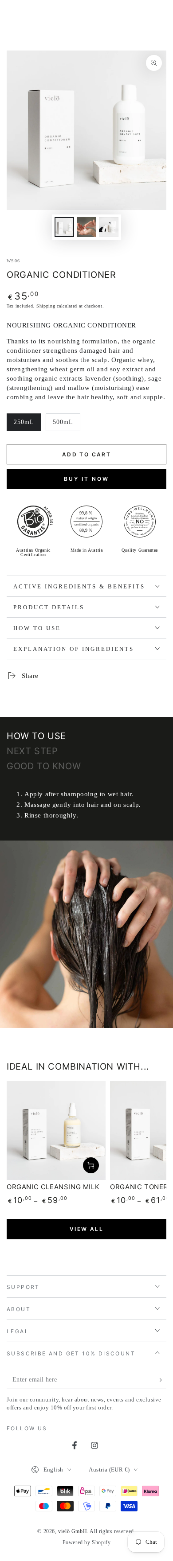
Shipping (45, 306)
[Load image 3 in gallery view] (108, 227)
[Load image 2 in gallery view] (86, 227)
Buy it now (86, 478)
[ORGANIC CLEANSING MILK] (56, 1130)
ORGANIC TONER (139, 1187)
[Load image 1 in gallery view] (64, 227)
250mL (27, 425)
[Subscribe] (161, 1380)
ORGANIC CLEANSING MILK (53, 1187)
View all (86, 1229)
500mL (66, 425)
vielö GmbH (72, 1531)
